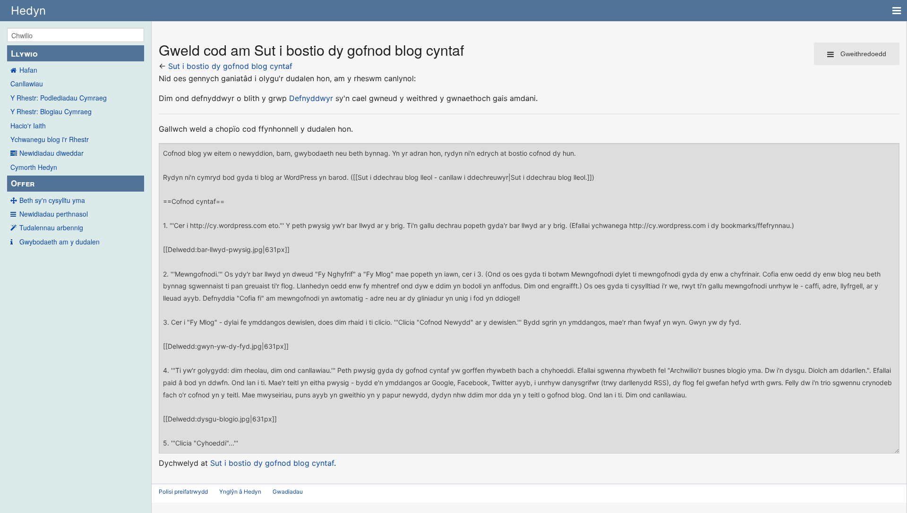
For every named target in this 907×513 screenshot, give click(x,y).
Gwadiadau (288, 491)
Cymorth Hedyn (33, 167)
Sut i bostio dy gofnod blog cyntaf (230, 66)
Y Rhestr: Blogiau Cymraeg (51, 111)
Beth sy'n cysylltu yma (52, 200)
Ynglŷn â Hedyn (240, 491)
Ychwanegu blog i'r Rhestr (49, 139)
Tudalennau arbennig (51, 227)
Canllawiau (26, 83)
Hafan (28, 70)
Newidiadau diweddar (51, 153)
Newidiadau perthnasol (53, 214)
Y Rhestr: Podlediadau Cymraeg (58, 97)
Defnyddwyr (311, 98)
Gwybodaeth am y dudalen (59, 241)
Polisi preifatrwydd (183, 491)
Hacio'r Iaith (28, 125)
